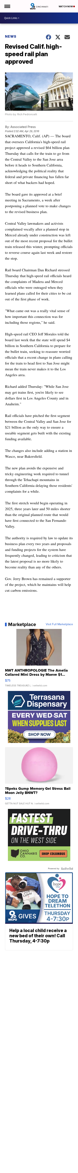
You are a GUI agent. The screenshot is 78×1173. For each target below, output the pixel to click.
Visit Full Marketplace (59, 624)
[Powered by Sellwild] (67, 868)
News (10, 36)
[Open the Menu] (7, 6)
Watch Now (66, 6)
